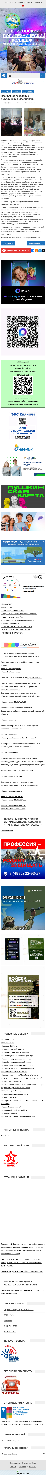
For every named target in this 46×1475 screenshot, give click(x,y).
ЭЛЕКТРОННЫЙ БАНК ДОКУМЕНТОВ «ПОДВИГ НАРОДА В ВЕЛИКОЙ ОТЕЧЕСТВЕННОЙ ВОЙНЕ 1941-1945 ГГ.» (21, 1262)
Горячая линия (7, 830)
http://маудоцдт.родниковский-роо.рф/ (17, 1065)
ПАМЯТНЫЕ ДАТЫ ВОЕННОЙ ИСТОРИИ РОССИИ (22, 1271)
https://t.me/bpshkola (24, 770)
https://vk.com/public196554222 (13, 799)
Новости (29, 2)
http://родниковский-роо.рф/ (12, 1049)
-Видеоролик (6, 607)
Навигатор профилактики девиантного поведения (21, 1421)
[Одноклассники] (36, 250)
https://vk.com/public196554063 (13, 805)
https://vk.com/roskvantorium (12, 791)
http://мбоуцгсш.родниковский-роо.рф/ (17, 1055)
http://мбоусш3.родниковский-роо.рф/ (16, 1058)
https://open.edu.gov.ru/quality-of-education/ (18, 737)
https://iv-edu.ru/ (7, 1042)
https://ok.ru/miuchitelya (10, 686)
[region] (26, 58)
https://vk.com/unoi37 (9, 752)
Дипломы (9, 243)
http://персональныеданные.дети (14, 1094)
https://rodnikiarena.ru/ (10, 1097)
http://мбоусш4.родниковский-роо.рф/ (16, 1062)
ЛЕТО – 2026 (9, 1315)
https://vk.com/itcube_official (12, 796)
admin (18, 103)
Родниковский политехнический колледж (24, 35)
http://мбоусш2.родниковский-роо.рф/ (16, 1052)
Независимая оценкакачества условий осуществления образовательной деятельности (23, 400)
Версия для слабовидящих (18, 250)
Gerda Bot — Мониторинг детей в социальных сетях (22, 1424)
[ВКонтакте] (32, 250)
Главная (20, 2)
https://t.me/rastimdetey (10, 689)
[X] (43, 250)
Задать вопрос (7, 1135)
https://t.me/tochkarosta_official (13, 808)
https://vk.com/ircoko (9, 734)
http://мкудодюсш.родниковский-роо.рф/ (17, 1068)
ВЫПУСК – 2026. (11, 1326)
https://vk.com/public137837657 (13, 701)
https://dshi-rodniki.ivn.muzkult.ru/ (14, 1071)
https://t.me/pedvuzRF (28, 686)
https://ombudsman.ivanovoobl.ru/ (14, 1110)
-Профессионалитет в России (13, 617)
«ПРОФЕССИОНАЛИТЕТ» (12, 633)
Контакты (38, 2)
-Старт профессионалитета (12, 610)
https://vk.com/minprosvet (11, 668)
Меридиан (6, 91)
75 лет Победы (35, 243)
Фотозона (8, 1320)
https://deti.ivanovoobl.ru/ (11, 1106)
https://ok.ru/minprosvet (10, 671)
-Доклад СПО (6, 604)
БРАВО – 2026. (10, 1331)
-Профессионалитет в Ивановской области (19, 613)
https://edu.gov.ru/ (8, 1039)
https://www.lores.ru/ (9, 1113)
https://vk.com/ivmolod (10, 719)
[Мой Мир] (40, 250)
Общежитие (28, 91)
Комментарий (30, 103)
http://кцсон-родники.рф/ (11, 1081)
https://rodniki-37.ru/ (9, 1046)
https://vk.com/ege (34, 677)
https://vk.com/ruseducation (11, 776)
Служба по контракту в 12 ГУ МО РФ (18, 1309)
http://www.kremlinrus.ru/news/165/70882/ (18, 1116)
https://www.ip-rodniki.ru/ (11, 1090)
